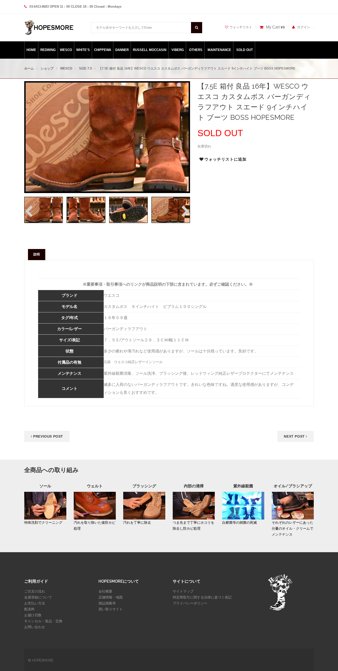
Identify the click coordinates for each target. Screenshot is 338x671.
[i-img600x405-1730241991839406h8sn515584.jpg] (86, 210)
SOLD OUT (244, 50)
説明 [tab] (36, 254)
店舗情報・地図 (110, 597)
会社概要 (105, 591)
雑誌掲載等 (107, 603)
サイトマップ (183, 591)
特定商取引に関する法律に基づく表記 (202, 597)
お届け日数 (33, 615)
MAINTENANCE (219, 50)
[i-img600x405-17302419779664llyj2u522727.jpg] (43, 210)
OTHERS (195, 50)
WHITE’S (83, 50)
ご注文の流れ (34, 591)
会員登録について (38, 597)
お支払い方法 (34, 603)
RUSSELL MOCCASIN (149, 50)
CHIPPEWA (102, 50)
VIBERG (177, 50)
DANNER (122, 50)
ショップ (47, 68)
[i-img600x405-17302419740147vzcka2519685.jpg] (170, 210)
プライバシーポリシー (190, 603)
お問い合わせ (34, 627)
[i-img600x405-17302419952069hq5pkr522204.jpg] (128, 210)
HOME (31, 50)
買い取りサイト (110, 609)
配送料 (29, 609)
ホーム (29, 68)
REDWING (48, 50)
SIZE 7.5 (85, 68)
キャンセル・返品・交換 (43, 621)
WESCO (66, 50)
